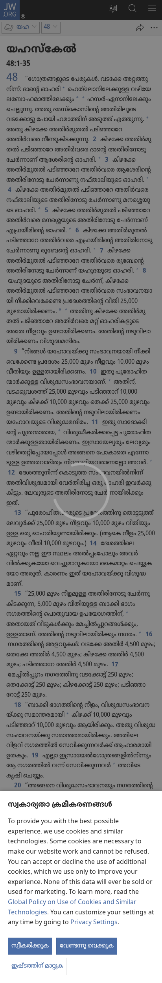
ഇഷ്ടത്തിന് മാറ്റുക (37, 966)
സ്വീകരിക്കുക (30, 946)
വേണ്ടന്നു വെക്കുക (87, 946)
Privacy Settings (94, 923)
